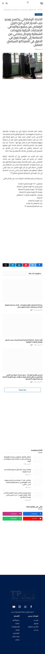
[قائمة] (41, 3)
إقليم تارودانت (39, 14)
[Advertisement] (22, 105)
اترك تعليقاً (22, 390)
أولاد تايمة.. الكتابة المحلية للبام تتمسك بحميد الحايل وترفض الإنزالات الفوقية (23, 341)
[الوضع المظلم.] (3, 3)
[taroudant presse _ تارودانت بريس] (22, 3)
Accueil (40, 9)
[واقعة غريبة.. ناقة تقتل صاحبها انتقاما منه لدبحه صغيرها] (37, 472)
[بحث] (6, 3)
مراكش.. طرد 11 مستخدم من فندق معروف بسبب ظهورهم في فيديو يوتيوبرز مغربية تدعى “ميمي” (17, 482)
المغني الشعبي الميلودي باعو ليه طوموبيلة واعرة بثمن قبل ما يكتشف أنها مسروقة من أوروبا (17, 458)
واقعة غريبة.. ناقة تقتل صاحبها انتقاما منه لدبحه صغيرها (17, 470)
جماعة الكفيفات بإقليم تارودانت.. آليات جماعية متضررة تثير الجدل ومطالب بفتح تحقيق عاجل (23, 306)
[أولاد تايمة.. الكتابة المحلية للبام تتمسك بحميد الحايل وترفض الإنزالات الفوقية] (22, 325)
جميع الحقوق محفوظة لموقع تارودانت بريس (22, 612)
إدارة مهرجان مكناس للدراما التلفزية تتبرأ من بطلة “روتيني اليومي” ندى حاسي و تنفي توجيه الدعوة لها (17, 495)
